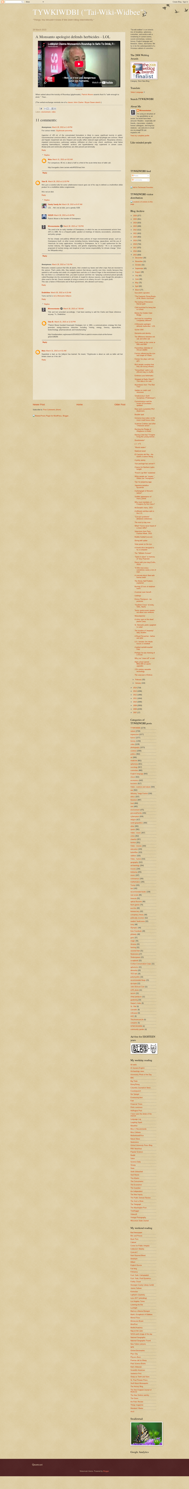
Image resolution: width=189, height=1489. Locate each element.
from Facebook (136, 931)
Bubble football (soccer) (143, 537)
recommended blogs (138, 980)
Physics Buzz (135, 1357)
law (131, 888)
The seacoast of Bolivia (143, 675)
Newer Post (39, 404)
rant (131, 806)
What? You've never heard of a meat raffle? (145, 527)
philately (133, 934)
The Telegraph (135, 1204)
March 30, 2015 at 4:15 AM (61, 292)
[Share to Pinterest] (55, 108)
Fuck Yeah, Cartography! (139, 1275)
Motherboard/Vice (137, 1135)
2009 (135, 705)
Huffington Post (136, 1111)
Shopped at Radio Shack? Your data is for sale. (144, 380)
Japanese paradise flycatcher (142, 486)
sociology (134, 767)
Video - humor (135, 859)
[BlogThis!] (47, 108)
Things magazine (136, 1405)
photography (135, 747)
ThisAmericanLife (136, 1020)
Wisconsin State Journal (139, 1221)
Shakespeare (135, 957)
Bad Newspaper (136, 1233)
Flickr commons (136, 1107)
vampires (133, 1023)
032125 (50, 215)
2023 (135, 226)
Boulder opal (139, 415)
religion (133, 820)
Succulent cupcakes (142, 293)
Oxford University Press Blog (141, 1145)
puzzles (133, 908)
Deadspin (133, 1259)
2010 (135, 702)
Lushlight (133, 1308)
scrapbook (134, 961)
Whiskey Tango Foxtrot (139, 793)
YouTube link (78, 89)
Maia (50, 159)
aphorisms (134, 967)
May (137, 283)
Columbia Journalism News (140, 1088)
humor (132, 738)
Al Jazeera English (137, 1068)
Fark (132, 1101)
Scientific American (137, 1370)
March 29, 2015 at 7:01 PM (62, 264)
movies (133, 869)
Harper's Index (135, 1003)
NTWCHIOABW (136, 1026)
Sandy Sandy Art (54, 204)
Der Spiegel (134, 1094)
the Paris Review (136, 1402)
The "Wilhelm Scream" (143, 553)
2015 (135, 255)
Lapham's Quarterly (137, 1295)
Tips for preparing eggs (143, 482)
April (137, 286)
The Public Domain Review (140, 1198)
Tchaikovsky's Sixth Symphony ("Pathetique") (145, 397)
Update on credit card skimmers (143, 391)
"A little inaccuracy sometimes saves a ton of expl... (145, 570)
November (139, 261)
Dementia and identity (143, 333)
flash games (135, 905)
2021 (135, 233)
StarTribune (134, 1175)
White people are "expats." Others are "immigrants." (145, 477)
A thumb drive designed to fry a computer (144, 549)
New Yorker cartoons (138, 1344)
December (139, 258)
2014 (135, 688)
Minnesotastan (54, 226)
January (138, 683)
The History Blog (136, 1386)
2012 (135, 695)
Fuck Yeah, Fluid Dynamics (140, 1278)
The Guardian (135, 1188)
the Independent (136, 1191)
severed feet (135, 951)
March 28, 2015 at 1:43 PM (62, 127)
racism (133, 993)
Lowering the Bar (136, 1305)
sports (132, 829)
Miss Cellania (135, 1132)
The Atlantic (134, 1178)
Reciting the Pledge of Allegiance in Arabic (143, 430)
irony (132, 924)
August (138, 272)
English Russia (136, 1265)
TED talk (133, 974)
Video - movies (136, 846)
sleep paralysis (136, 997)
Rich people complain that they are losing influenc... (145, 365)
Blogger (106, 1471)
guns (132, 938)
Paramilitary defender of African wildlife (143, 349)
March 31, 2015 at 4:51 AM (56, 351)
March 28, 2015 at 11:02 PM (58, 181)
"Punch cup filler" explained (145, 473)
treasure (133, 898)
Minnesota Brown (136, 1321)
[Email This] (45, 108)
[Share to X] (50, 108)
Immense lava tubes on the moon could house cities (145, 419)
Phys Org (134, 1354)
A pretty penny (140, 460)
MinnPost (134, 1324)
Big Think (134, 1081)
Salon (132, 1158)
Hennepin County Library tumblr (142, 1285)
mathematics (135, 882)
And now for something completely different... (144, 319)
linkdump (133, 872)
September (139, 268)
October (138, 265)
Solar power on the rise (143, 544)
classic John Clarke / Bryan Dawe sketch (84, 102)
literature (133, 800)
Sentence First (135, 1373)
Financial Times (136, 1104)
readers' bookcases (137, 921)
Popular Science (136, 1152)
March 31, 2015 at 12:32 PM (65, 322)
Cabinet (133, 1242)
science (133, 751)
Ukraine (133, 944)
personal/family (136, 813)
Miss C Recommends (138, 1129)
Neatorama (134, 954)
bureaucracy (135, 911)
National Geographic (138, 1337)
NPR (132, 1347)
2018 (135, 244)
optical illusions (136, 902)
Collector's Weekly (137, 1249)
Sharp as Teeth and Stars (140, 1377)
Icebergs (138, 596)
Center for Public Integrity (140, 1246)
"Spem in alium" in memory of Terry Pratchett (145, 558)
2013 (135, 691)
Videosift (133, 1214)
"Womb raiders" (140, 447)
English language (136, 774)
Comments (137, 180)
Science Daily (135, 1162)
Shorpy (133, 1165)
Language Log (135, 1119)
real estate (134, 895)
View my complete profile (139, 136)
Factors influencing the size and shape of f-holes (145, 354)
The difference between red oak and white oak (145, 338)
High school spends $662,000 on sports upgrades (143, 664)
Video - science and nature (140, 787)
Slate (132, 1168)
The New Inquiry (136, 1195)
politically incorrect (137, 918)
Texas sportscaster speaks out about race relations (145, 611)
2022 (135, 230)
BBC (132, 1078)
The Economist (136, 1185)
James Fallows (136, 1288)
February (138, 680)
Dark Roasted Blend (137, 1255)
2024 (135, 223)
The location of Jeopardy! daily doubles (144, 632)
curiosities (134, 770)
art (131, 757)
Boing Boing (135, 1084)
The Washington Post (138, 1208)
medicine (133, 761)
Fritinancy (134, 1272)
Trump (132, 885)
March (137, 290)
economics (134, 780)
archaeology (135, 865)
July (137, 275)
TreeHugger (134, 1211)
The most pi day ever (142, 522)
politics (133, 754)
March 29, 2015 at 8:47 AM (72, 204)
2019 (135, 240)
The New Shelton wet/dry (139, 1395)
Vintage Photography (138, 1217)
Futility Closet (135, 1282)
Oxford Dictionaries (137, 1351)
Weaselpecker (140, 616)
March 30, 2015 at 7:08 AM (73, 309)
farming (133, 947)
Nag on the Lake (136, 1331)
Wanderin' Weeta (136, 1408)
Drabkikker (46, 292)
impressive (134, 734)
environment (46, 112)
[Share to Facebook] (52, 108)
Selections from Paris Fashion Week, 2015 (143, 532)
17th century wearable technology (143, 670)
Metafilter (133, 1126)
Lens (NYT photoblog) (138, 1298)
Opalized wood (140, 451)
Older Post (119, 404)
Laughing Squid (136, 1122)
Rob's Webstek (136, 1367)
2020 (135, 237)
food (132, 803)
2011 (135, 698)
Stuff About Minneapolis (139, 1383)
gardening (134, 1000)
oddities (133, 856)
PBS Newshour (136, 1149)
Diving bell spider (141, 541)
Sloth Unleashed (136, 1172)
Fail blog (133, 1269)
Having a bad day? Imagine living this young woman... (145, 436)
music (132, 875)
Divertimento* (140, 440)
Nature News (135, 1139)
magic (132, 941)
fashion (133, 843)
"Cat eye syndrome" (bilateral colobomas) (143, 518)
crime (132, 836)
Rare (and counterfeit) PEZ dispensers (145, 410)
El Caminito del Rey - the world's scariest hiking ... (145, 455)
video (54, 112)
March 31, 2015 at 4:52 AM (62, 159)
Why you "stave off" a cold (145, 658)
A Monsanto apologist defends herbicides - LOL (145, 325)
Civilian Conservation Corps (140, 964)
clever (132, 777)
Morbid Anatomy (136, 1328)
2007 (135, 713)
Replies (47, 155)
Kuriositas (134, 1292)
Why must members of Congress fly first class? (145, 503)
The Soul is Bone (136, 1201)
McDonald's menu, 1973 (143, 508)
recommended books (138, 892)
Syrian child (139, 330)
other (132, 826)
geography (134, 862)
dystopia (133, 983)
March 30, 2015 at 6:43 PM (64, 215)
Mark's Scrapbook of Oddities (141, 1314)
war (131, 790)
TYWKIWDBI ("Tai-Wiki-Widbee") (89, 12)
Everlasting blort (136, 1097)
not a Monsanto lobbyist (62, 296)
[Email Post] (40, 108)
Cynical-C (134, 1252)
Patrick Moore (87, 94)
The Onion (134, 1398)
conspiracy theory (137, 915)
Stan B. (44, 181)
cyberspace (134, 816)
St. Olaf (133, 1006)
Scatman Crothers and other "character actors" (145, 425)
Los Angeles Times (137, 1301)
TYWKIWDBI (135, 728)
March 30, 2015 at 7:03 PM (73, 226)
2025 (135, 219)
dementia (133, 970)
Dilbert (132, 1262)
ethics (132, 797)
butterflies (134, 852)
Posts (135, 176)
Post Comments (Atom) (52, 410)
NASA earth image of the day (141, 1334)
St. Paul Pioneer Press (139, 1380)
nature (132, 731)
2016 (135, 251)
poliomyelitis (135, 977)
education (134, 849)
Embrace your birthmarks (144, 376)
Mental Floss (135, 1318)
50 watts (133, 1065)
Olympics (134, 928)
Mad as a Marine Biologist (140, 1311)
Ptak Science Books (138, 1364)
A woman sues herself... (144, 592)
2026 (135, 216)
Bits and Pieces (136, 1236)
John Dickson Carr (137, 987)
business (133, 784)
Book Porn (134, 1239)
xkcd (132, 1411)
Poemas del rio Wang (138, 1360)
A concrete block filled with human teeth (145, 576)
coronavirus (134, 879)
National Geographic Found (140, 1341)
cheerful (133, 839)
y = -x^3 (138, 444)
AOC (132, 1016)
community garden (137, 1029)
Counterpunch (135, 1091)
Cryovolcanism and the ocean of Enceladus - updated (143, 403)
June (137, 279)
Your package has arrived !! (145, 464)
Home (79, 404)
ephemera (134, 764)
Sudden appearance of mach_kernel (143, 498)
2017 (135, 248)
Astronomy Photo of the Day (141, 1075)
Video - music (135, 833)
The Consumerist (136, 1181)
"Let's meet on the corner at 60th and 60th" (145, 343)
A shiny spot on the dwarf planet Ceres (144, 620)
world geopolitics (136, 823)
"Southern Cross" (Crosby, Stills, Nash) (144, 606)
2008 (135, 709)
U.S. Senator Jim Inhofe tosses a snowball (144, 643)
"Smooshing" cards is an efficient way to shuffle (144, 371)
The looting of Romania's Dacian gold (144, 303)
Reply (44, 150)
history (133, 741)
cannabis (133, 1010)
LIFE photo (134, 990)
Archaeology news (137, 1071)
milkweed (133, 1013)
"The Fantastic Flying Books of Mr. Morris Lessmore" (145, 297)
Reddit (132, 1155)
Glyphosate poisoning (64, 131)
